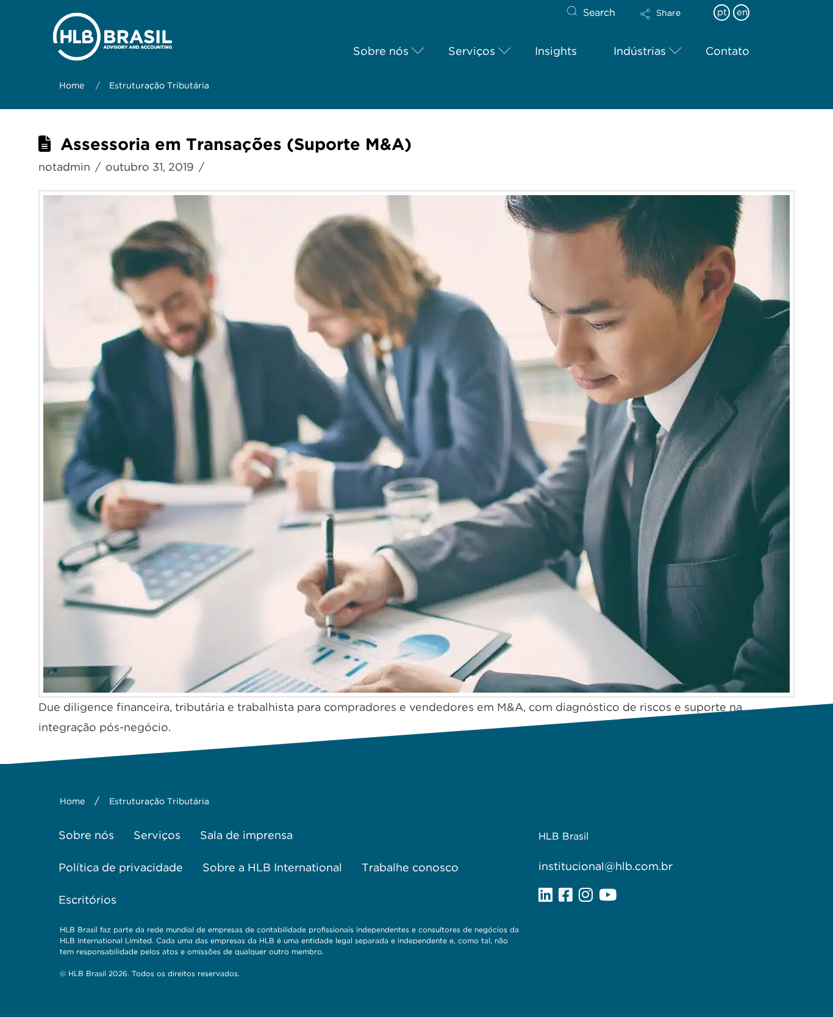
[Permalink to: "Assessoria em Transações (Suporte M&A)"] (416, 444)
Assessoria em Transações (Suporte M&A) (236, 144)
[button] (670, 22)
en (742, 12)
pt (722, 12)
